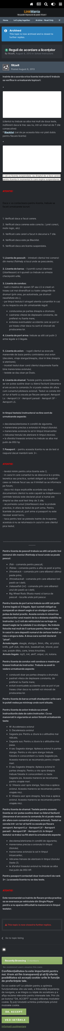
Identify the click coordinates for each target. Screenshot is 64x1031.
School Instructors (43, 53)
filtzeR (11, 53)
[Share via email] (4, 949)
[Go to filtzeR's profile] (6, 67)
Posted (23, 69)
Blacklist (9, 132)
